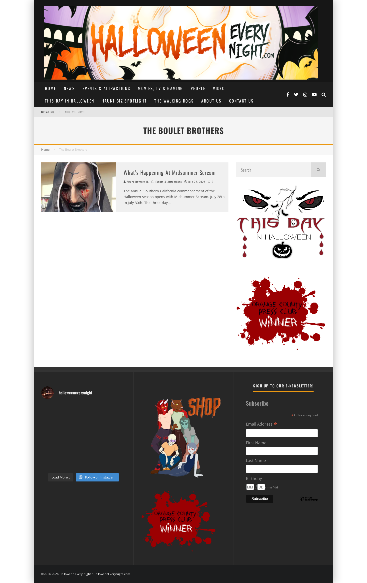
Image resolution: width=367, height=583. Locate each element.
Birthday (254, 478)
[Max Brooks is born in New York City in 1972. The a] (116, 450)
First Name (256, 443)
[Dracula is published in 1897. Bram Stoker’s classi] (50, 450)
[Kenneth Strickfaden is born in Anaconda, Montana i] (94, 450)
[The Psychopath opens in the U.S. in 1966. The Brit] (72, 463)
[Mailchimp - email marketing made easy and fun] (309, 502)
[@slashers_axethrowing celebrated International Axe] (72, 423)
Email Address (261, 424)
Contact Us (241, 101)
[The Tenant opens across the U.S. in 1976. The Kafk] (116, 437)
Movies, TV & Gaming (160, 88)
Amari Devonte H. (137, 182)
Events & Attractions (106, 88)
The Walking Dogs (174, 101)
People (198, 88)
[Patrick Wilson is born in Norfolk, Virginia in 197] (72, 410)
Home (50, 88)
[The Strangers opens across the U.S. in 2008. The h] (116, 423)
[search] (318, 169)
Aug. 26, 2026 (75, 112)
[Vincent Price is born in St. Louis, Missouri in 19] (94, 437)
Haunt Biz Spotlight (124, 101)
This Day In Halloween (69, 101)
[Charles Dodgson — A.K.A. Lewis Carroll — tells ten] (50, 410)
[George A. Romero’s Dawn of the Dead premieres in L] (72, 450)
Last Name (256, 460)
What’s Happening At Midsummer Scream (170, 172)
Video (219, 88)
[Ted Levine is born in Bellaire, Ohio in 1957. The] (50, 437)
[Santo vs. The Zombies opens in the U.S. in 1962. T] (94, 423)
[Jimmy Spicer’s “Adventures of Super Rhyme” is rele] (50, 463)
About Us (211, 101)
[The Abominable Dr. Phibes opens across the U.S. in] (116, 463)
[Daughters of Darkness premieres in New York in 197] (72, 437)
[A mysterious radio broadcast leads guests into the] (50, 423)
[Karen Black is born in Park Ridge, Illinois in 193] (116, 410)
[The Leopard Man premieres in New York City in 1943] (94, 463)
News (69, 88)
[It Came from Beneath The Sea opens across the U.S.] (94, 410)
